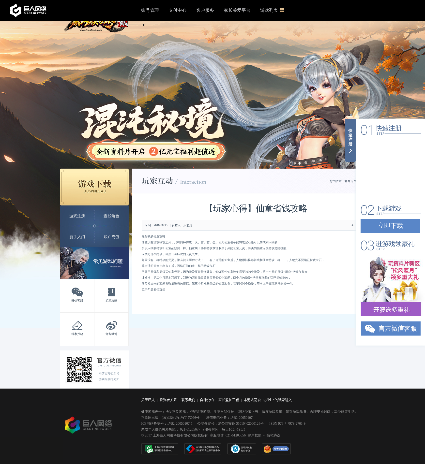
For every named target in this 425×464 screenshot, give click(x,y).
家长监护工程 (228, 400)
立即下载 (390, 225)
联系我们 (188, 400)
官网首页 (350, 181)
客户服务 (205, 10)
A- (352, 225)
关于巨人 (148, 400)
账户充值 (111, 237)
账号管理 (150, 10)
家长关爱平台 (237, 10)
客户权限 (254, 435)
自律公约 (207, 400)
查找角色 (111, 216)
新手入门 (77, 237)
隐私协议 (273, 435)
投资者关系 (168, 400)
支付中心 (177, 10)
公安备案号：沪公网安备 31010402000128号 (231, 423)
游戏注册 (77, 216)
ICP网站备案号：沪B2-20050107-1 (167, 423)
